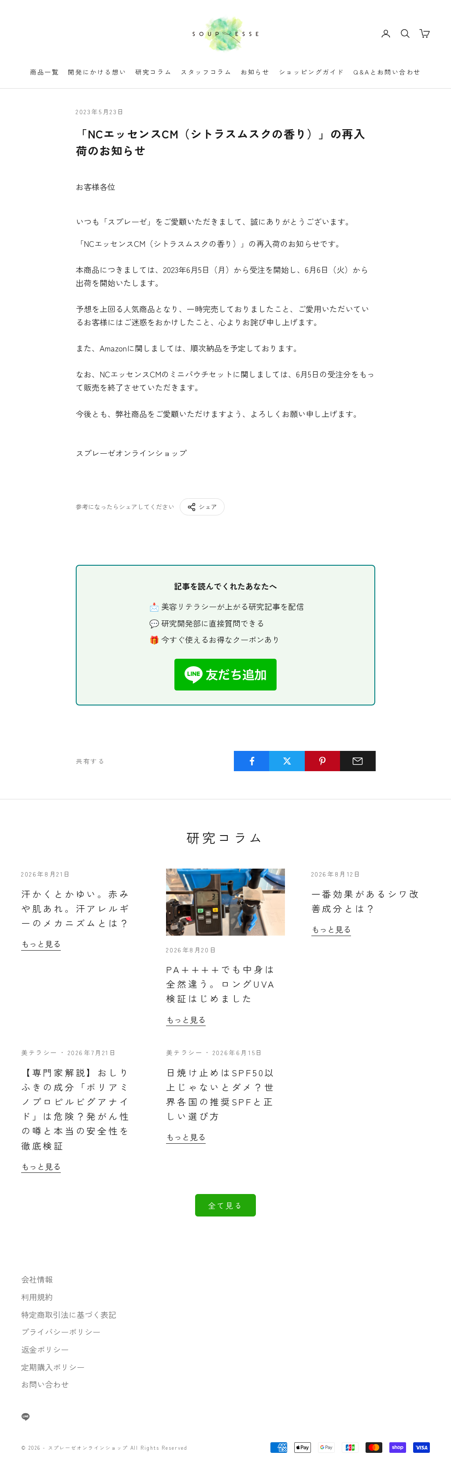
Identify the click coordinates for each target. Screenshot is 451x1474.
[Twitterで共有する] (287, 761)
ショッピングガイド (311, 71)
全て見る (225, 1205)
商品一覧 (44, 71)
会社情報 (37, 1279)
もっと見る (41, 943)
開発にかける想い (97, 71)
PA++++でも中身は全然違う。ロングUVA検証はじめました (220, 984)
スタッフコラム (206, 71)
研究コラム (153, 71)
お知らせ (255, 71)
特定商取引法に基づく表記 (68, 1314)
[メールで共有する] (357, 761)
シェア (208, 506)
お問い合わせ (45, 1384)
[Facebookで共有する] (251, 761)
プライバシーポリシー (60, 1331)
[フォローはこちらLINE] (25, 1416)
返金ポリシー (45, 1349)
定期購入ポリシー (53, 1367)
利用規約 (37, 1296)
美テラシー (39, 1052)
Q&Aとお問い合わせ (387, 71)
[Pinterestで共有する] (322, 761)
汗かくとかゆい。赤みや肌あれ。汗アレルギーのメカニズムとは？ (75, 908)
